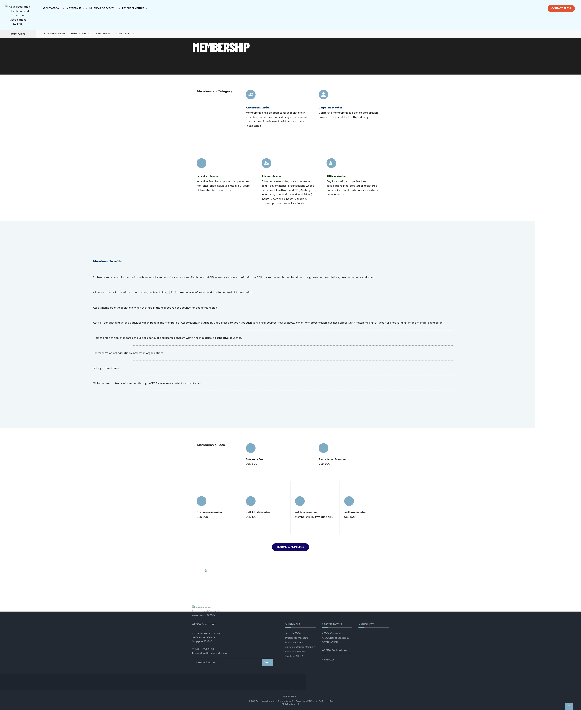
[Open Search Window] (573, 33)
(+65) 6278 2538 (204, 649)
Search (267, 662)
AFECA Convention (332, 633)
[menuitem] (52, 8)
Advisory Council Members (300, 646)
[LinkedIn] (568, 33)
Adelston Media (325, 701)
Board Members (103, 34)
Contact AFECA (561, 8)
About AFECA (50, 8)
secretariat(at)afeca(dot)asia (211, 653)
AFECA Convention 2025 (54, 34)
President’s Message (80, 34)
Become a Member (295, 651)
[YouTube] (563, 33)
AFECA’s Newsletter (124, 34)
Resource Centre (133, 8)
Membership (73, 8)
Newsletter (328, 659)
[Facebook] (557, 33)
